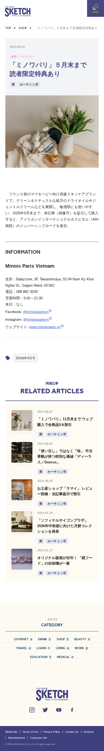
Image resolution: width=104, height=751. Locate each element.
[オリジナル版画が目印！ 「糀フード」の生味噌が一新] (22, 559)
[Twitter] (45, 710)
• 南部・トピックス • (22, 56)
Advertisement (16, 737)
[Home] (17, 11)
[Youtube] (58, 710)
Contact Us (72, 731)
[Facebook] (72, 710)
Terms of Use (30, 731)
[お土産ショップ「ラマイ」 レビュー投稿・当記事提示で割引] (22, 490)
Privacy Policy (52, 731)
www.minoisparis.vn (45, 327)
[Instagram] (32, 710)
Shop (23, 28)
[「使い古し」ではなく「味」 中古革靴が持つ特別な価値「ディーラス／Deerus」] (22, 452)
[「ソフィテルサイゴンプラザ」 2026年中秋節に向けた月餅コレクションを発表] (22, 522)
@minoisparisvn (36, 312)
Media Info (11, 731)
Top (8, 28)
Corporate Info (38, 737)
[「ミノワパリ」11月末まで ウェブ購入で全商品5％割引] (22, 420)
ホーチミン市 (29, 84)
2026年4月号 (25, 358)
